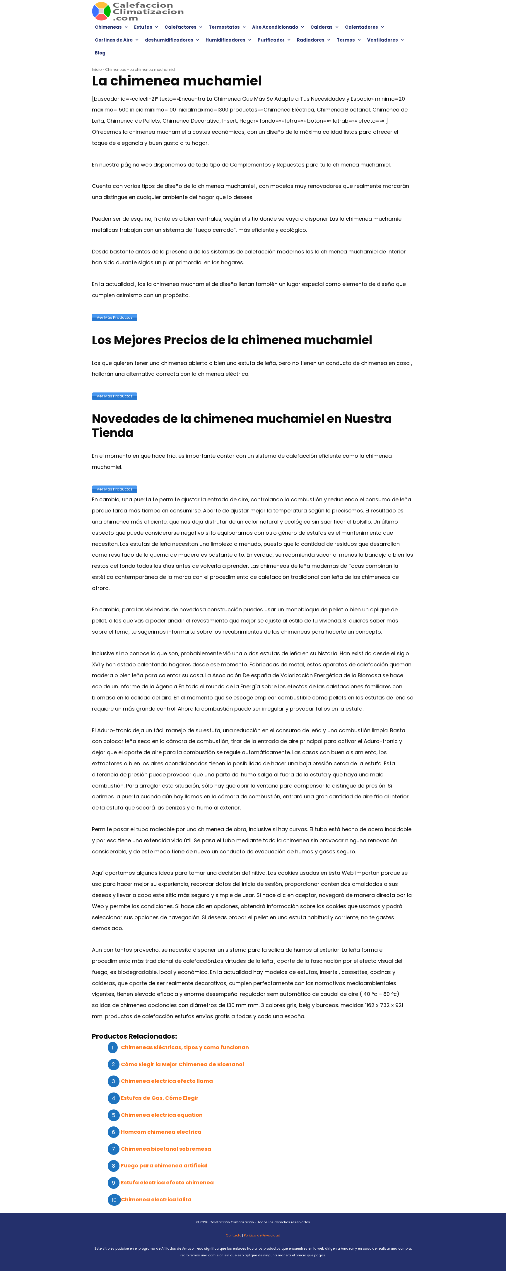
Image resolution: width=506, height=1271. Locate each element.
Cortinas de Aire (114, 40)
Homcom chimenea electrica (161, 1132)
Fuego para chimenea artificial (164, 1165)
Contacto (233, 1235)
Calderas (321, 27)
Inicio (97, 69)
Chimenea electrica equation (162, 1115)
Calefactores (180, 27)
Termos (346, 40)
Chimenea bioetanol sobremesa (166, 1148)
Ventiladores (382, 40)
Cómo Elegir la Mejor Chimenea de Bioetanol (182, 1064)
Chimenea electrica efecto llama (167, 1081)
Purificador (271, 40)
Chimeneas (108, 27)
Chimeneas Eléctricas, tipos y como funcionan (185, 1047)
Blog (100, 53)
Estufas (143, 27)
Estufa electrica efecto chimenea (167, 1182)
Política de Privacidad (262, 1235)
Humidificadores (225, 40)
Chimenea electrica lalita (156, 1199)
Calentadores (361, 27)
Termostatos (224, 27)
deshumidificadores (169, 40)
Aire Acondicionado (275, 27)
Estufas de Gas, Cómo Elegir (160, 1098)
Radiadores (310, 40)
